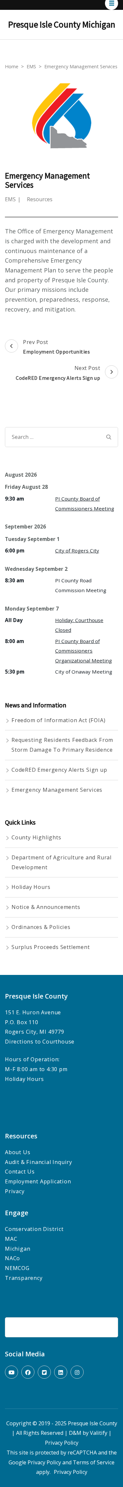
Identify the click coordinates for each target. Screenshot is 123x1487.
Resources (39, 199)
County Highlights (36, 837)
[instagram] (77, 1372)
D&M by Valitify (88, 1432)
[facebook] (27, 1372)
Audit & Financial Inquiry (38, 1162)
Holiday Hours (30, 887)
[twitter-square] (44, 1372)
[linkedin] (60, 1372)
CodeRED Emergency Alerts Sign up (59, 769)
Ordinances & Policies (41, 927)
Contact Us (20, 1171)
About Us (17, 1152)
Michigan (17, 1248)
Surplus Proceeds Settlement (50, 947)
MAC (11, 1238)
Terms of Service (93, 1462)
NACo (12, 1258)
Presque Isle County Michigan (61, 24)
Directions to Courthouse (39, 1041)
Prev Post (56, 346)
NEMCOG (17, 1268)
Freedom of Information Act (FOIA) (58, 720)
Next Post (58, 372)
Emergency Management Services (56, 789)
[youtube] (11, 1372)
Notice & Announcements (45, 907)
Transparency (24, 1278)
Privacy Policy (61, 1442)
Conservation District (34, 1229)
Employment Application (38, 1181)
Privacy (15, 1191)
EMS (10, 199)
